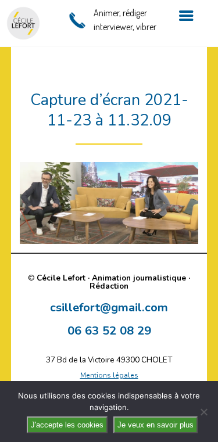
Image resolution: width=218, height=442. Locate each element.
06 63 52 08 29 (109, 330)
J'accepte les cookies (67, 425)
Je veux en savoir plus (155, 425)
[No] (203, 412)
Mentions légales (109, 375)
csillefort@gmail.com (109, 307)
